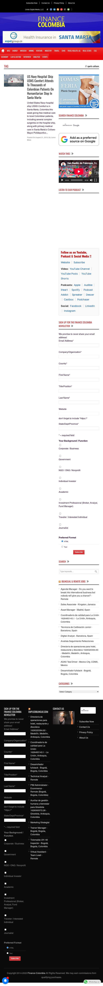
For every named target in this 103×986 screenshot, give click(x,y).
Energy (15, 50)
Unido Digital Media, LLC (34, 9)
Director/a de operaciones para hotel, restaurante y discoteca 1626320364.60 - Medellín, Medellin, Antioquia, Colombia (79, 651)
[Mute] (91, 180)
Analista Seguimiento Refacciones (77, 641)
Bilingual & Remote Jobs (73, 581)
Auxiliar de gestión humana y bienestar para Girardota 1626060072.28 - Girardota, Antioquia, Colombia (40, 809)
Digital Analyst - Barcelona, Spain (77, 635)
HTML (66, 541)
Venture (39, 50)
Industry (48, 50)
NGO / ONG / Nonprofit (69, 470)
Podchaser (83, 299)
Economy (4, 56)
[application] (79, 171)
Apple (77, 285)
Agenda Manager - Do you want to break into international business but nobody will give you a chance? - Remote (78, 593)
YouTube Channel (80, 268)
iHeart (64, 289)
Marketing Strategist (39, 822)
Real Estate (87, 50)
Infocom (23, 50)
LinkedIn (90, 306)
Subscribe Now (31, 3)
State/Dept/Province (69, 423)
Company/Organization (70, 352)
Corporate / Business (69, 448)
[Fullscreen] (95, 180)
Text (65, 547)
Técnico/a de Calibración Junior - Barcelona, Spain (76, 628)
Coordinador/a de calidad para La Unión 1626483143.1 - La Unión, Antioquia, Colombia (80, 618)
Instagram (70, 310)
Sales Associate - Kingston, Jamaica (78, 604)
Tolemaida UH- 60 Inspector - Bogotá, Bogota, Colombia (39, 843)
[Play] (62, 180)
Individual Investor (67, 481)
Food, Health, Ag (74, 50)
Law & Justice (16, 56)
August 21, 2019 (41, 137)
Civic (63, 50)
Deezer (90, 294)
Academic (63, 491)
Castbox (68, 299)
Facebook (75, 306)
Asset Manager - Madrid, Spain (75, 609)
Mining (31, 50)
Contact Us (46, 3)
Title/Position (65, 386)
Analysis (36, 56)
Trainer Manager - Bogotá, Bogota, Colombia (38, 831)
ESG (95, 50)
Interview (27, 56)
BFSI (8, 50)
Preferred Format (67, 537)
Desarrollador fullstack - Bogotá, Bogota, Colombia (76, 672)
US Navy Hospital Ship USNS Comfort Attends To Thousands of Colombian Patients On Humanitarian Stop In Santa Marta (40, 87)
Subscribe (79, 262)
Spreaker (77, 294)
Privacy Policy (59, 3)
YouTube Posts (69, 273)
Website (65, 262)
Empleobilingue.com (38, 711)
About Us (71, 3)
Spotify (76, 289)
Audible (88, 285)
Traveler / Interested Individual (73, 517)
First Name (64, 374)
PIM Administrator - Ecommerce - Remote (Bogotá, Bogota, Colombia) (39, 789)
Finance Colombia (36, 973)
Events (45, 56)
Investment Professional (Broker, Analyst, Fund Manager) (78, 504)
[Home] (3, 51)
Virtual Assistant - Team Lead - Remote (38, 855)
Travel (56, 50)
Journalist (63, 527)
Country (63, 363)
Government (64, 459)
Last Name (64, 397)
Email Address (66, 340)
